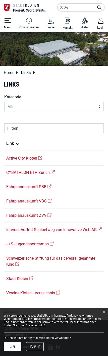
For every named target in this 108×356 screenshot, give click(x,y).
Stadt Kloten (19, 278)
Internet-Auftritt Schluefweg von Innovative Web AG (54, 229)
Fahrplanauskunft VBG (29, 201)
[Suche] (99, 8)
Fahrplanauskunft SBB (28, 186)
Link (10, 143)
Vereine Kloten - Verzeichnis (33, 293)
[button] (27, 72)
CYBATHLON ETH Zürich (30, 172)
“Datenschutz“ (35, 325)
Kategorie (12, 97)
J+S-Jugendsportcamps (30, 244)
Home (9, 72)
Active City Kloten (24, 158)
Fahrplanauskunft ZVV (28, 215)
